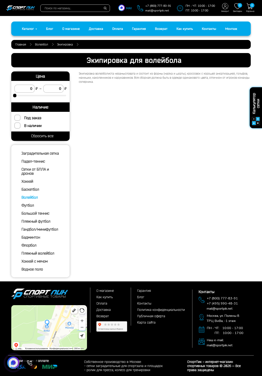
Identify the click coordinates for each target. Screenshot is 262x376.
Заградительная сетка (40, 153)
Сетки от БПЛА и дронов (35, 171)
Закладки (237, 8)
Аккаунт (225, 11)
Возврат (161, 29)
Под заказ (32, 118)
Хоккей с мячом (34, 261)
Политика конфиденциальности (161, 309)
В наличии (33, 125)
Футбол (27, 205)
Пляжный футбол (35, 221)
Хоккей (27, 181)
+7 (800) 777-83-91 (158, 6)
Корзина (250, 8)
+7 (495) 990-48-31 (222, 303)
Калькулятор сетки (256, 103)
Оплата (117, 29)
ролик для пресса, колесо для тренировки (118, 370)
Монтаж (231, 29)
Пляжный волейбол (37, 253)
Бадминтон (30, 237)
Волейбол (29, 197)
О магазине (71, 29)
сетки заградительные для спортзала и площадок (125, 366)
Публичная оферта (151, 316)
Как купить (184, 29)
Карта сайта (146, 322)
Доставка (96, 29)
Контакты (209, 29)
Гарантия (139, 29)
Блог (49, 29)
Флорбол (28, 245)
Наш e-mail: (215, 340)
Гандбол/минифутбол (39, 229)
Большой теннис (35, 213)
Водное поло (32, 269)
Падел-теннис (33, 161)
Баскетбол (30, 189)
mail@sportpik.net (157, 10)
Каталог (28, 29)
